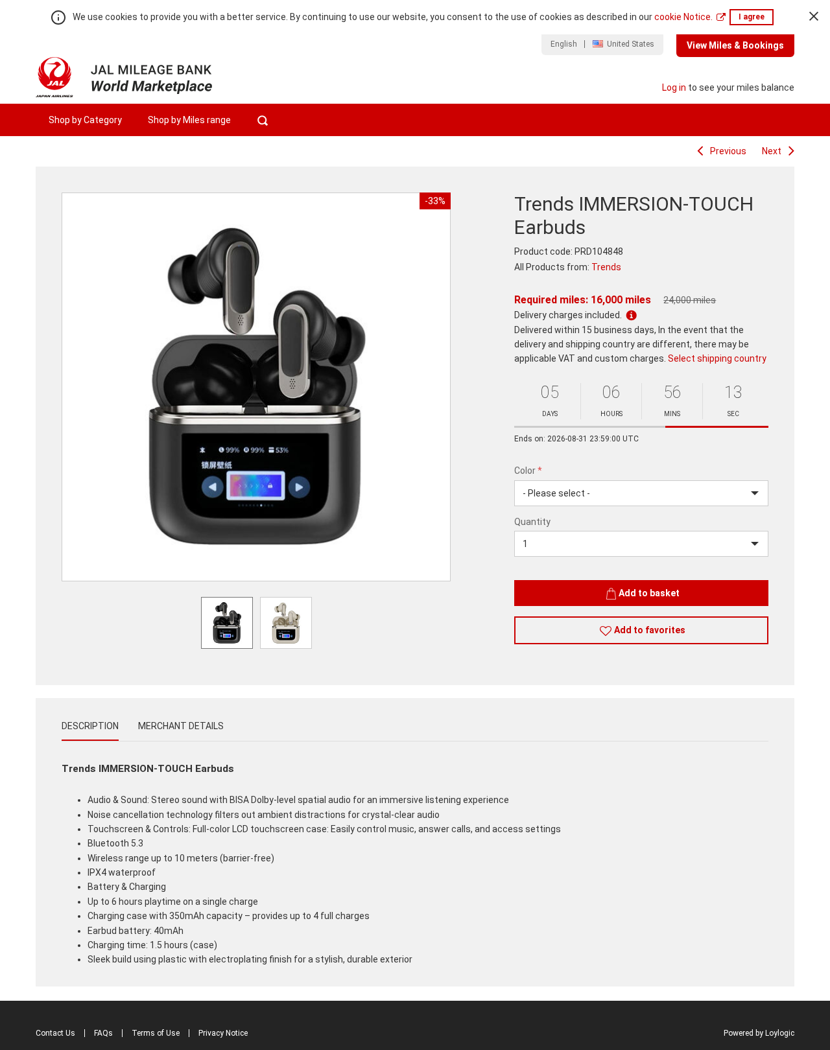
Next (771, 151)
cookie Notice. (683, 17)
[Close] (814, 16)
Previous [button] (79, 386)
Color (528, 470)
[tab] (90, 726)
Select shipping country (717, 358)
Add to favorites (649, 630)
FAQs (103, 1033)
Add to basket (649, 593)
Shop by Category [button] (85, 120)
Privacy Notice (223, 1033)
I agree (752, 16)
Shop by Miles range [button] (189, 120)
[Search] (262, 120)
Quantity (532, 522)
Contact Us (55, 1033)
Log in (674, 87)
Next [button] (433, 386)
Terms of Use (156, 1033)
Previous (728, 151)
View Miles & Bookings (735, 45)
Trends (606, 267)
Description (90, 726)
